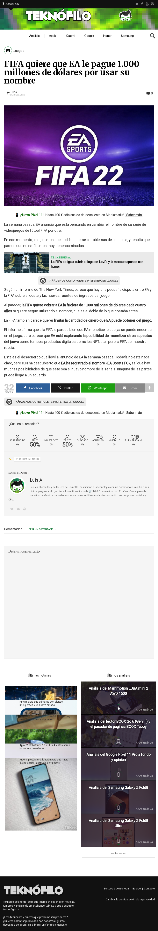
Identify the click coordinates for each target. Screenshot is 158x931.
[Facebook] (142, 4)
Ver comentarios (27, 459)
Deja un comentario (41, 529)
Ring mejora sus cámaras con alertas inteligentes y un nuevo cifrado (41, 703)
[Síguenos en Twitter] (12, 509)
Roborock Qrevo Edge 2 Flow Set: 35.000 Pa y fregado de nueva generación (45, 718)
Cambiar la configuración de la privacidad (130, 899)
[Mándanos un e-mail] (19, 509)
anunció (47, 224)
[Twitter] (136, 4)
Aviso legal (122, 888)
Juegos (18, 51)
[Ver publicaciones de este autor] (17, 485)
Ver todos (116, 853)
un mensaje (60, 924)
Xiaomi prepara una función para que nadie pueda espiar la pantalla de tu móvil (44, 761)
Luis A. (14, 92)
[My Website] (25, 509)
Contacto (149, 888)
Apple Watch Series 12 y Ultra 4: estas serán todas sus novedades (45, 747)
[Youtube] (147, 4)
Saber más (134, 215)
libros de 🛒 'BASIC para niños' (96, 491)
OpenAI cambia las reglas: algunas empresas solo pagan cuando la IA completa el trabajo (45, 689)
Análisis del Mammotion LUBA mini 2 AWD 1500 (47, 730)
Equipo (136, 888)
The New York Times (56, 289)
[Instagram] (152, 4)
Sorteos (108, 888)
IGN (25, 363)
